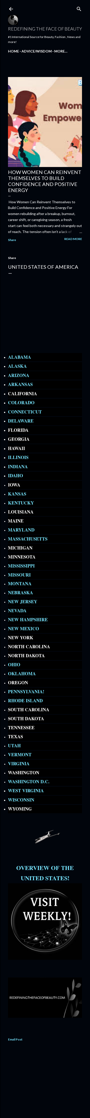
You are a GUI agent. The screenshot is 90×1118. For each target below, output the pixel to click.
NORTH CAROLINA (29, 646)
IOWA (14, 485)
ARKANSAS (20, 384)
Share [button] (12, 240)
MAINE (16, 521)
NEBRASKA (20, 592)
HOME (13, 51)
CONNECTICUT (25, 411)
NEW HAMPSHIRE (28, 619)
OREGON (18, 682)
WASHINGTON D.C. (29, 781)
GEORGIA (19, 439)
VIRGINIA (19, 763)
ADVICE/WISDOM (37, 51)
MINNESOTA (22, 557)
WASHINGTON (23, 772)
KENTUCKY (21, 503)
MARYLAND (21, 529)
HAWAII (16, 448)
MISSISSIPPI (21, 565)
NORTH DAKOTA (26, 655)
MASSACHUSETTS (28, 539)
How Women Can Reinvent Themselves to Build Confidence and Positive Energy (44, 181)
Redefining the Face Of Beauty (45, 29)
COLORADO (21, 402)
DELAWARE (21, 421)
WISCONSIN (21, 799)
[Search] (79, 8)
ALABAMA (19, 357)
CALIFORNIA (22, 393)
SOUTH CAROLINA (28, 709)
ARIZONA (18, 375)
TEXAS (15, 736)
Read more (73, 239)
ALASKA (17, 366)
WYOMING (20, 809)
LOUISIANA (21, 511)
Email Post (15, 1039)
